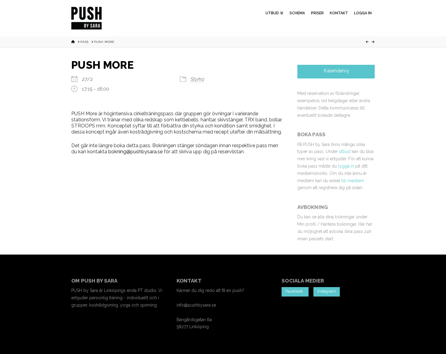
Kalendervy (336, 71)
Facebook (295, 291)
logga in (346, 166)
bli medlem (352, 180)
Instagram (326, 291)
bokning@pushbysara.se (135, 151)
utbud (344, 151)
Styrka (197, 79)
